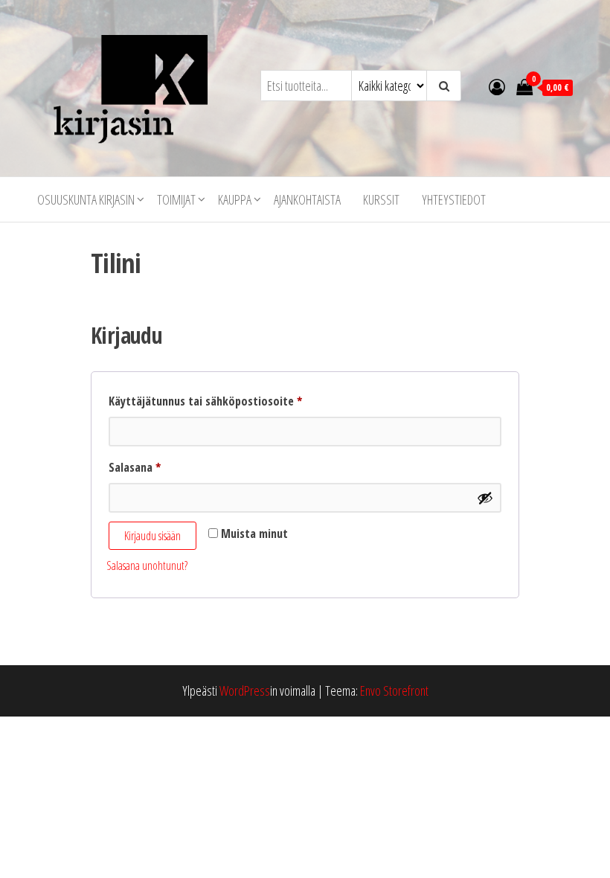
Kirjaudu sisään (152, 536)
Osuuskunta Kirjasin (86, 199)
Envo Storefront (394, 690)
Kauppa (234, 199)
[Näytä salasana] (485, 498)
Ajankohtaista (307, 199)
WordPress (244, 690)
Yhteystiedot (454, 199)
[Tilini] (497, 86)
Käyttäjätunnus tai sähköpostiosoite (230, 400)
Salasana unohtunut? (146, 565)
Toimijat (176, 199)
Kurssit (381, 199)
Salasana (159, 466)
